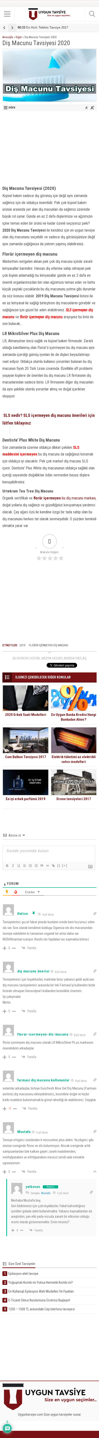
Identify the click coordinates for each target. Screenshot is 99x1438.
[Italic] (13, 866)
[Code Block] (47, 866)
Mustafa (45, 1193)
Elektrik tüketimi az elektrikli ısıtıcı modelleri (74, 759)
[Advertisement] (49, 146)
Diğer (19, 37)
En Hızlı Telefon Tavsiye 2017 (43, 27)
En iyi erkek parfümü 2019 (25, 799)
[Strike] (24, 866)
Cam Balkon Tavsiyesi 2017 (25, 757)
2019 (22, 645)
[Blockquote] (41, 866)
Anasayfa (7, 37)
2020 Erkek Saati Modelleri (25, 715)
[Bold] (7, 866)
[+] (64, 865)
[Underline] (18, 866)
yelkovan (33, 1187)
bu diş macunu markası (64, 498)
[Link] (53, 866)
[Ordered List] (30, 866)
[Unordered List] (36, 866)
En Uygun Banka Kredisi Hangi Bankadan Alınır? (73, 717)
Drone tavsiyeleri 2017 (73, 799)
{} (59, 865)
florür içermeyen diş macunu (48, 645)
